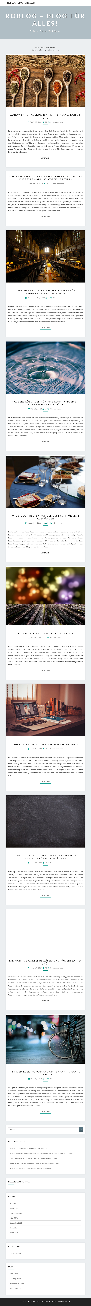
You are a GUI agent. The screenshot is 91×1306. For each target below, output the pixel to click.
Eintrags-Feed (15, 1278)
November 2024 (16, 1213)
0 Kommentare (56, 122)
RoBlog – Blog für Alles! (21, 2)
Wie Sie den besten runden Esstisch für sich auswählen (45, 517)
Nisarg (67, 1301)
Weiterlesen (46, 158)
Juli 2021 (13, 1228)
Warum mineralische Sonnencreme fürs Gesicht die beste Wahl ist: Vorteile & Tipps (45, 178)
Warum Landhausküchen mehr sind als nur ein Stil (45, 116)
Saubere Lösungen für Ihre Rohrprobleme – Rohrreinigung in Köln (45, 403)
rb (46, 122)
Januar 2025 (14, 1208)
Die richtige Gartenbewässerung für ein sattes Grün (45, 962)
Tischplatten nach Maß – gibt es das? (45, 633)
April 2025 (14, 1203)
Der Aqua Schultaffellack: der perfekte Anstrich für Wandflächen (45, 857)
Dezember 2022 (16, 1223)
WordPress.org (15, 1288)
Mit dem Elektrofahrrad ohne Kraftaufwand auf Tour (46, 1073)
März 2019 (14, 1233)
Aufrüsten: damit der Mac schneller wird (45, 744)
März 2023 (14, 1218)
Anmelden (14, 1274)
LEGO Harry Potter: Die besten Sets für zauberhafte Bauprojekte (45, 292)
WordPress (51, 1301)
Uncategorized (15, 1253)
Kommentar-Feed (17, 1283)
